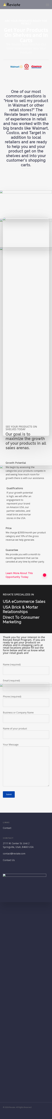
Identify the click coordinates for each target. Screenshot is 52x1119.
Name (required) (12, 664)
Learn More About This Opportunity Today (19, 575)
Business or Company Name (18, 712)
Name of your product (15, 728)
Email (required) (11, 680)
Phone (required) (12, 696)
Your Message (10, 744)
